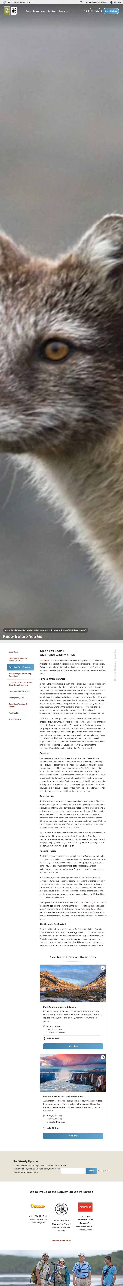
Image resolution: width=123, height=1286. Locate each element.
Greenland (54, 630)
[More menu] (73, 11)
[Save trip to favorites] (46, 635)
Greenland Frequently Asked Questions (18, 659)
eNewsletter (94, 11)
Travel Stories (15, 719)
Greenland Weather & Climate (18, 705)
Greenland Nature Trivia (19, 691)
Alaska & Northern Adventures (37, 630)
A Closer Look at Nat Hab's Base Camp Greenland (20, 683)
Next (91, 1170)
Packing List (14, 713)
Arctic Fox (84, 630)
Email (63, 1165)
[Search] (85, 11)
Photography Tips (16, 697)
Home (6, 630)
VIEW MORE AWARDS (61, 1240)
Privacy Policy (104, 1170)
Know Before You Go (18, 630)
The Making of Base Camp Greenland (20, 674)
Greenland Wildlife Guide (69, 630)
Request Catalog (111, 11)
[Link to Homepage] (9, 11)
